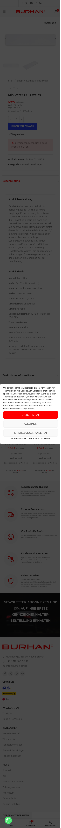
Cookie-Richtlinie (18, 438)
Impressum (46, 438)
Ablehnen (30, 424)
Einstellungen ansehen (30, 433)
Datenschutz (33, 438)
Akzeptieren (30, 415)
